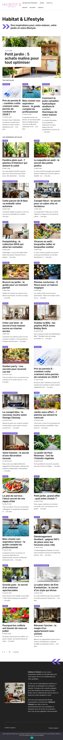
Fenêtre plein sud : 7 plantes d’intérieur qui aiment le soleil (14, 163)
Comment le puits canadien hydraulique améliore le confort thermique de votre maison (50, 106)
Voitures (32, 7)
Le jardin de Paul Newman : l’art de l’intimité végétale (44, 455)
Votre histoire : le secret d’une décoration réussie (15, 455)
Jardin (42, 3)
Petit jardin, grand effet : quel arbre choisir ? (47, 497)
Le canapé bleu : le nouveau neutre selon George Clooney (14, 415)
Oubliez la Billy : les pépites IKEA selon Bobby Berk (44, 325)
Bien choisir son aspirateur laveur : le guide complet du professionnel (31, 106)
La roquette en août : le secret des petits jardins (46, 163)
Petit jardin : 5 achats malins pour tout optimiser (22, 58)
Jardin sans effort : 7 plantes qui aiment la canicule (45, 415)
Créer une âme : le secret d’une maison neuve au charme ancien (13, 327)
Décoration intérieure (30, 3)
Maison (25, 7)
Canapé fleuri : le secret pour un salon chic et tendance (47, 203)
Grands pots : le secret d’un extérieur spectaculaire (15, 587)
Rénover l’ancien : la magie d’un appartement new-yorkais (45, 629)
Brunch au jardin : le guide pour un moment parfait (15, 285)
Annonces (6, 84)
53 (10, 652)
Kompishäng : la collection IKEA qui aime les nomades (13, 244)
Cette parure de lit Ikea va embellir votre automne (15, 203)
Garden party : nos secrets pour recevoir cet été (14, 369)
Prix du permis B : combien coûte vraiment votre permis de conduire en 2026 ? (11, 107)
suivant (15, 652)
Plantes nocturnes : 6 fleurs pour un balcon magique (46, 285)
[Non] (61, 736)
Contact (41, 7)
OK (32, 737)
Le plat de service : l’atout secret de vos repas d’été (13, 498)
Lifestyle (49, 3)
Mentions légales (53, 728)
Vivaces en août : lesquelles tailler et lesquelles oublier (44, 244)
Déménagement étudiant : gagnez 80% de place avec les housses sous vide (46, 540)
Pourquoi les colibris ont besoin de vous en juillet (14, 628)
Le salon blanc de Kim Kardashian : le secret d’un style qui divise (46, 587)
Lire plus (47, 132)
